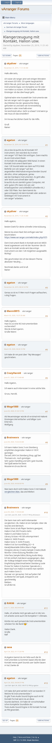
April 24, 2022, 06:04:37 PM (14, 682)
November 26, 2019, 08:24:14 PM (16, 287)
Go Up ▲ (35, 737)
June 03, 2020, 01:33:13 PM (14, 411)
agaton (11, 140)
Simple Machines (33, 740)
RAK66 (10, 603)
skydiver (11, 63)
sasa (9, 647)
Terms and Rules (24, 737)
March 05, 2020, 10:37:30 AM (14, 315)
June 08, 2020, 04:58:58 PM (14, 483)
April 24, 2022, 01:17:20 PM (14, 651)
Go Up (5, 720)
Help (14, 737)
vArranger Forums (15, 9)
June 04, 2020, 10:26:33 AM (14, 442)
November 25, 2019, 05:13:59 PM (16, 144)
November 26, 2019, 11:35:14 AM (16, 216)
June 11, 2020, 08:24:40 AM (14, 608)
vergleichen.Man (11, 491)
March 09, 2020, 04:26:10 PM (14, 349)
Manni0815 (13, 311)
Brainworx (13, 437)
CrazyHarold (14, 373)
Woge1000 (12, 406)
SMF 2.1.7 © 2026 (19, 740)
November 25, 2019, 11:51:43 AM (16, 68)
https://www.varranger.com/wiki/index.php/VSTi (25, 237)
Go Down (7, 55)
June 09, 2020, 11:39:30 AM (14, 512)
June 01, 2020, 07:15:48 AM (14, 377)
